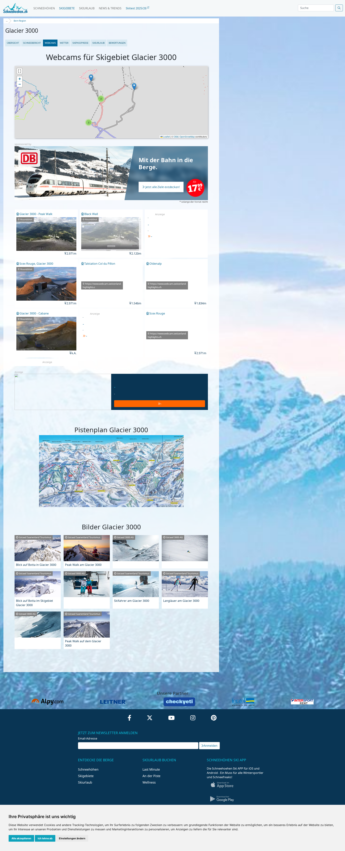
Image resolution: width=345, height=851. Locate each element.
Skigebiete (67, 8)
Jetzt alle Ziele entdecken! (163, 187)
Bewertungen (117, 42)
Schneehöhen (44, 8)
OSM (176, 136)
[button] (134, 86)
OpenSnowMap (187, 136)
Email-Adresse (87, 738)
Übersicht (13, 42)
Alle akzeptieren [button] (21, 838)
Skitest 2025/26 (136, 8)
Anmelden (210, 746)
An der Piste (151, 776)
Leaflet (166, 136)
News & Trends (110, 8)
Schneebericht (32, 42)
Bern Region (20, 20)
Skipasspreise (80, 42)
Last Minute (151, 769)
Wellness (149, 782)
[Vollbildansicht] (19, 71)
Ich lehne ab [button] (45, 838)
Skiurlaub (87, 8)
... (7, 20)
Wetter (64, 42)
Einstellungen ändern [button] (72, 838)
